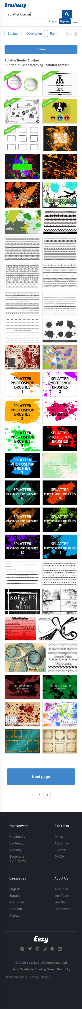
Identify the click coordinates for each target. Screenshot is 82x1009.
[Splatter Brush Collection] (59, 330)
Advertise (61, 843)
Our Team (61, 895)
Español (15, 895)
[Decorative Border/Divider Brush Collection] (22, 330)
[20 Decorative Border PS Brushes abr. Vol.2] (22, 741)
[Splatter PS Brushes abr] (59, 357)
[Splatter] (60, 138)
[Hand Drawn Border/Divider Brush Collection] (22, 574)
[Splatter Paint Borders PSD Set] (22, 84)
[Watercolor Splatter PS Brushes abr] (59, 714)
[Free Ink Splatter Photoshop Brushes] (22, 687)
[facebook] (22, 949)
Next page (41, 776)
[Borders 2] (25, 657)
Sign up (64, 21)
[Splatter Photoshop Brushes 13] (59, 546)
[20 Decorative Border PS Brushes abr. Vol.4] (59, 741)
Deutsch (15, 909)
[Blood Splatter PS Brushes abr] (22, 714)
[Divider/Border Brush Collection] (22, 276)
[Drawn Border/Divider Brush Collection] (59, 276)
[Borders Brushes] (57, 628)
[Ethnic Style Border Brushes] (60, 222)
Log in (52, 21)
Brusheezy (17, 837)
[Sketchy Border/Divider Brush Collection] (59, 303)
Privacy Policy (38, 977)
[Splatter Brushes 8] (22, 492)
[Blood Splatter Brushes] (22, 357)
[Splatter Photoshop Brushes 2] (59, 384)
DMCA (59, 856)
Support (60, 850)
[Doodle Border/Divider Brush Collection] (22, 303)
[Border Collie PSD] (59, 111)
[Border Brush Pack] (59, 84)
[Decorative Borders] (62, 657)
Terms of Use (15, 977)
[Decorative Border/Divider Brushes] (59, 248)
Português (17, 902)
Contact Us (62, 909)
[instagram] (44, 949)
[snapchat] (52, 949)
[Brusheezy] (15, 5)
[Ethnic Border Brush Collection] (22, 248)
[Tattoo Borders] (20, 628)
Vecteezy (16, 843)
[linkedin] (60, 949)
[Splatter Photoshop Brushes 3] (22, 411)
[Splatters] (22, 167)
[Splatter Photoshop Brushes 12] (22, 546)
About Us (61, 889)
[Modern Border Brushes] (22, 111)
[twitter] (30, 949)
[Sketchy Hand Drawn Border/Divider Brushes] (59, 574)
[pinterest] (37, 949)
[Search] (67, 14)
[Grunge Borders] (22, 602)
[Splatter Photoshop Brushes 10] (22, 519)
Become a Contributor (17, 858)
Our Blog (60, 902)
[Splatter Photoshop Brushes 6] (59, 438)
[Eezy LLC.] (41, 939)
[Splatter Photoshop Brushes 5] (22, 438)
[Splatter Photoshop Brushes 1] (22, 384)
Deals (58, 837)
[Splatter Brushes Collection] (59, 465)
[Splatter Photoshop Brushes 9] (59, 492)
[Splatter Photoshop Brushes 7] (22, 465)
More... (14, 915)
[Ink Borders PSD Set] (23, 138)
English (14, 889)
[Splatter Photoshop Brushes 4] (59, 411)
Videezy (15, 850)
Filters (41, 49)
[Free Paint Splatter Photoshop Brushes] (59, 687)
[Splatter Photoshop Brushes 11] (59, 519)
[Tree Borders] (59, 602)
